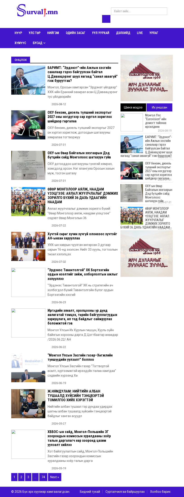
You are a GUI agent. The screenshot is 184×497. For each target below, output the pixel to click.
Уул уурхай (100, 33)
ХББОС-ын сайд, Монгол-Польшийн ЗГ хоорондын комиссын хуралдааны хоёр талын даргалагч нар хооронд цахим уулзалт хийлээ (79, 438)
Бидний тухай (90, 491)
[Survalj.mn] (37, 11)
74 (43, 477)
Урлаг (153, 33)
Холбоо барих (160, 491)
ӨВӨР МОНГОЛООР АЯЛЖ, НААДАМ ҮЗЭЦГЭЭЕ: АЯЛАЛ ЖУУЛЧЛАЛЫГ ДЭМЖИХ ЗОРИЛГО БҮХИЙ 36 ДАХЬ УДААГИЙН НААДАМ (83, 195)
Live (140, 33)
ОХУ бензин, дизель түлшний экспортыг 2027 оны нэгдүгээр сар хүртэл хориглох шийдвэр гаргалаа (80, 116)
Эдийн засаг (75, 33)
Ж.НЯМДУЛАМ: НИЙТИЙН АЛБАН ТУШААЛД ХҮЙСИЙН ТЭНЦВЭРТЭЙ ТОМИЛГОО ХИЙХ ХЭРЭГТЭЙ (76, 395)
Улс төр (34, 33)
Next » (54, 477)
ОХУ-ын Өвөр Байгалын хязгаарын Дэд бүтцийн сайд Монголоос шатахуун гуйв (79, 155)
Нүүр (18, 33)
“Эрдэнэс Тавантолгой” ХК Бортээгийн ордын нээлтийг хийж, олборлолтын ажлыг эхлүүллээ (83, 274)
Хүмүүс (20, 43)
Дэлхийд (123, 33)
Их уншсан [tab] (159, 107)
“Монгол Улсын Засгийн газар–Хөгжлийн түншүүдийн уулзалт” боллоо (80, 357)
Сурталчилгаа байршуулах (125, 491)
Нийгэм (53, 33)
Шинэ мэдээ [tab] (133, 107)
